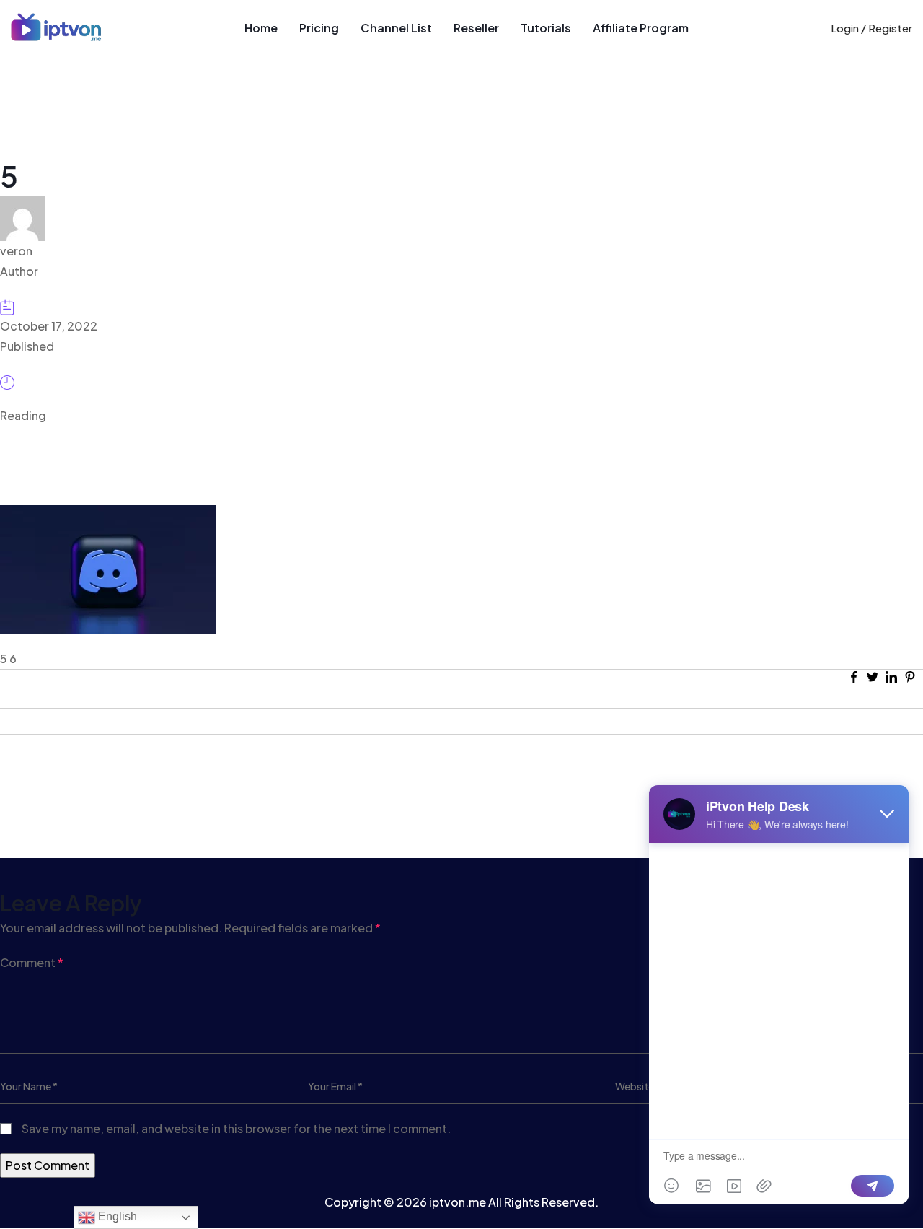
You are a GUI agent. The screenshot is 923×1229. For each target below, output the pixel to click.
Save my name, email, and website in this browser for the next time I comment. (236, 1128)
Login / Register (871, 28)
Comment (31, 962)
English (116, 1216)
